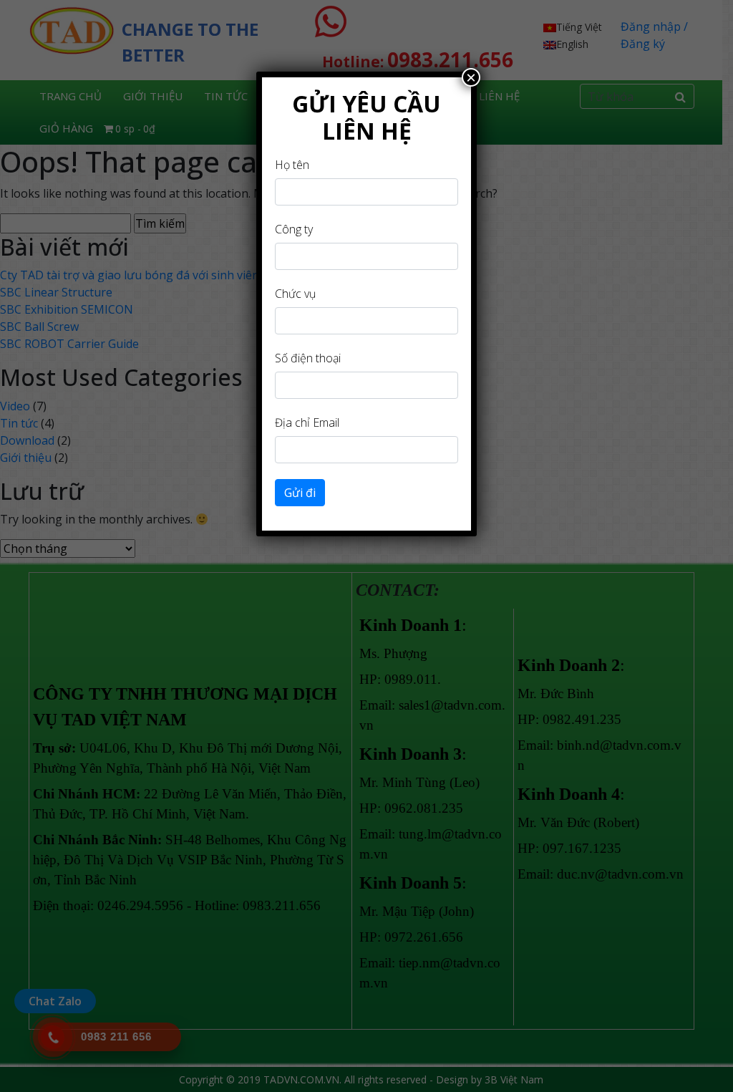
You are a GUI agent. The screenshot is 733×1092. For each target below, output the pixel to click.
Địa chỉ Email (307, 422)
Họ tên (292, 165)
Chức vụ (295, 293)
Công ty (294, 229)
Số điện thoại (308, 358)
